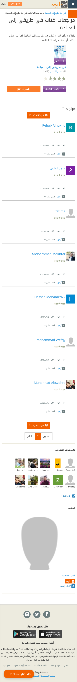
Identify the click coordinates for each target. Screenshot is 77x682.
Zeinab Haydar (58, 486)
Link (52, 144)
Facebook (63, 144)
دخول (3, 3)
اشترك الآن (23, 89)
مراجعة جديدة (36, 115)
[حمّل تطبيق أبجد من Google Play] (25, 634)
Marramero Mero (33, 486)
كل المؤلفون (65, 586)
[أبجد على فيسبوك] (46, 614)
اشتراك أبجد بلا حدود (22, 665)
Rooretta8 (70, 470)
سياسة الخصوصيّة (47, 676)
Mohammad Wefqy (70, 486)
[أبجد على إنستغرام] (27, 614)
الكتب (66, 665)
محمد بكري (33, 470)
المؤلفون (6, 665)
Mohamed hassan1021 (45, 486)
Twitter (58, 144)
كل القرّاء (66, 495)
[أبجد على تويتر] (36, 614)
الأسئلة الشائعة (41, 665)
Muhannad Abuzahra (20, 486)
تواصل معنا (55, 665)
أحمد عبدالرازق (20, 470)
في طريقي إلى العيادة (55, 12)
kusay (60, 470)
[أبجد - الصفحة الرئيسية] (55, 4)
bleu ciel (46, 470)
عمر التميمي (55, 71)
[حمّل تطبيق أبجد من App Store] (50, 634)
